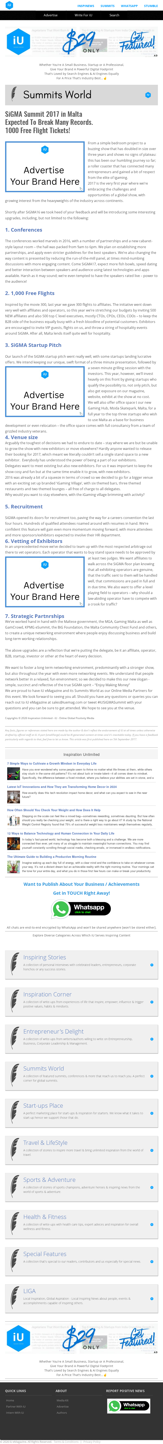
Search (114, 15)
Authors (62, 1413)
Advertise (51, 15)
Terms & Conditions (66, 1442)
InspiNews (85, 6)
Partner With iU (15, 1406)
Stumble (151, 6)
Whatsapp (129, 6)
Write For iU (83, 15)
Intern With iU (15, 1413)
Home (10, 1400)
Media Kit (63, 1400)
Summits (108, 6)
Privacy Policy (92, 1442)
